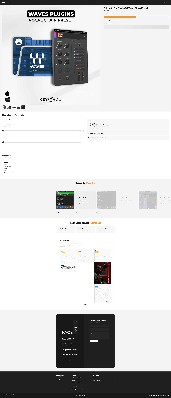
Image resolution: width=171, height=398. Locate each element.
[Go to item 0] (4, 107)
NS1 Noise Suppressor (8, 157)
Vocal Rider (6, 162)
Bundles (73, 380)
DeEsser (5, 168)
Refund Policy (96, 379)
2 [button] (84, 304)
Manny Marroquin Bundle (8, 172)
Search (94, 377)
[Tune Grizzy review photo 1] (102, 273)
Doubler (5, 170)
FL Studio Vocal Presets (76, 377)
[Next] (97, 58)
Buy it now (153, 16)
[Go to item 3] (14, 107)
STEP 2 (78, 213)
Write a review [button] (108, 242)
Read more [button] (97, 299)
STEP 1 (58, 213)
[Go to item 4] (18, 107)
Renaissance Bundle (7, 166)
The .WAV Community (75, 382)
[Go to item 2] (9, 107)
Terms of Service (96, 380)
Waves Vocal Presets (75, 379)
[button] (106, 13)
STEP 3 (97, 213)
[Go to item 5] (23, 107)
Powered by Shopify (11, 394)
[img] (68, 252)
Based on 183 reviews (63, 242)
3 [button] (85, 304)
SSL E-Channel (6, 164)
